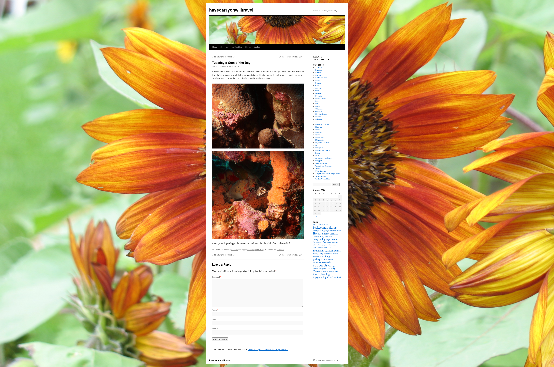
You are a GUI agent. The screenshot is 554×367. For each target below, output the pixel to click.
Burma (335, 234)
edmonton (317, 244)
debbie (236, 66)
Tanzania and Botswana (323, 166)
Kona (332, 250)
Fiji (316, 103)
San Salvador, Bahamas (323, 158)
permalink (280, 249)
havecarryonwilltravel (231, 10)
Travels (317, 168)
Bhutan (333, 230)
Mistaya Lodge (318, 253)
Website (215, 328)
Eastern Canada (320, 98)
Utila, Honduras (320, 171)
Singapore (318, 160)
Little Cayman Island (322, 124)
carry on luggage (321, 239)
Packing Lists (236, 47)
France (317, 106)
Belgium (318, 75)
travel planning (321, 274)
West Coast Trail (334, 277)
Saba (317, 155)
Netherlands (319, 140)
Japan (317, 122)
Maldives (318, 127)
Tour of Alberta (328, 271)
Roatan (317, 153)
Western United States (322, 179)
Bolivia (317, 80)
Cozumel (318, 88)
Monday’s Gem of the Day (223, 56)
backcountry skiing (325, 227)
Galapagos (319, 109)
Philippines (319, 147)
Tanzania (317, 271)
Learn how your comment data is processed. (268, 349)
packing (326, 256)
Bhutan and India (321, 77)
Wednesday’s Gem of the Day (291, 56)
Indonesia (318, 119)
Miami (317, 129)
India (330, 248)
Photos (248, 47)
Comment (216, 277)
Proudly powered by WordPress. (327, 360)
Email (215, 319)
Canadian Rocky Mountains (322, 236)
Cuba (317, 90)
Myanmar (318, 132)
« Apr (315, 216)
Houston (318, 116)
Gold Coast (317, 247)
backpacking (319, 230)
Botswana (328, 233)
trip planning (319, 277)
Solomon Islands (321, 163)
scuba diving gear (319, 268)
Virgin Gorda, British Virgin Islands (327, 173)
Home (214, 47)
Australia (318, 67)
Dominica (318, 96)
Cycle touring (317, 242)
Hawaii (324, 247)
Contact (257, 47)
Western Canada (320, 176)
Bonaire (234, 249)
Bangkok (318, 70)
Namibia (318, 135)
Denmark (318, 93)
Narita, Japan (319, 137)
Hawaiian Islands (321, 114)
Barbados (318, 72)
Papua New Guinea (322, 142)
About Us (224, 47)
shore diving (330, 268)
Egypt (317, 101)
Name (215, 310)
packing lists (319, 259)
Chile (317, 85)
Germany (318, 111)
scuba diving (259, 249)
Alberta (315, 225)
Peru (317, 145)
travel (336, 271)
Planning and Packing (322, 150)
